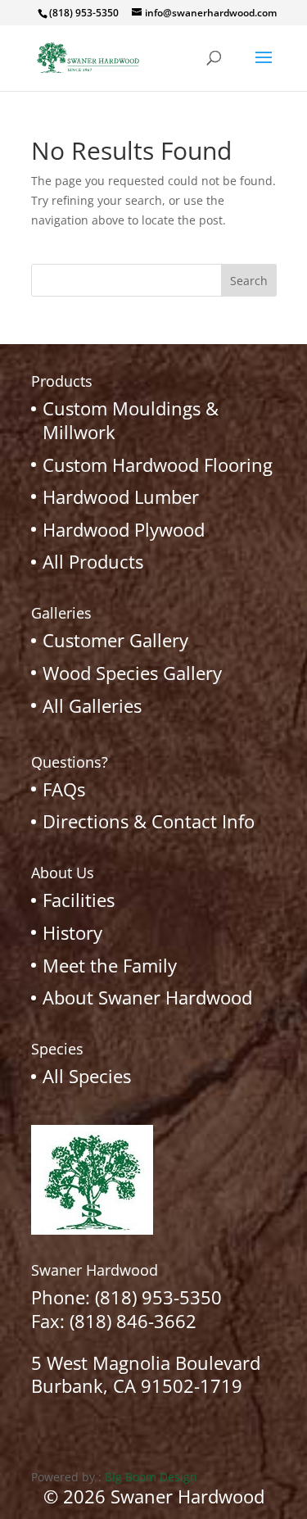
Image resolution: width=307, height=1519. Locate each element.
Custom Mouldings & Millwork (131, 420)
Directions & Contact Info (149, 821)
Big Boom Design (151, 1477)
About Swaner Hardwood (147, 997)
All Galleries (92, 705)
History (72, 932)
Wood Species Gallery (132, 672)
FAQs (64, 789)
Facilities (79, 899)
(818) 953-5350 (158, 1297)
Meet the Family (110, 965)
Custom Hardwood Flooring (158, 464)
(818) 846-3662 (133, 1320)
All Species (87, 1075)
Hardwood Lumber (121, 496)
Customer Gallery (115, 640)
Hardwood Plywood (124, 529)
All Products (93, 561)
